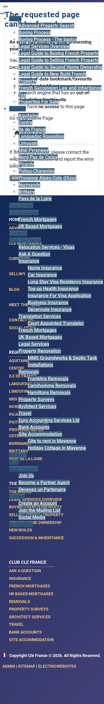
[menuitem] (15, 18)
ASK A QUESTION (25, 570)
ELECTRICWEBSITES (57, 666)
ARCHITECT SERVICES (30, 617)
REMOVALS (19, 601)
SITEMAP (26, 666)
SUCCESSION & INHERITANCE (36, 538)
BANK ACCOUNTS (25, 632)
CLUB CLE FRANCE (27, 562)
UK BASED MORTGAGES (31, 593)
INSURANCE (20, 578)
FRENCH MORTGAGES (29, 586)
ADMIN (8, 666)
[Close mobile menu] (2, 13)
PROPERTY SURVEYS (29, 609)
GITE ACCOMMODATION (31, 639)
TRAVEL (16, 624)
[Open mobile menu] (5, 6)
